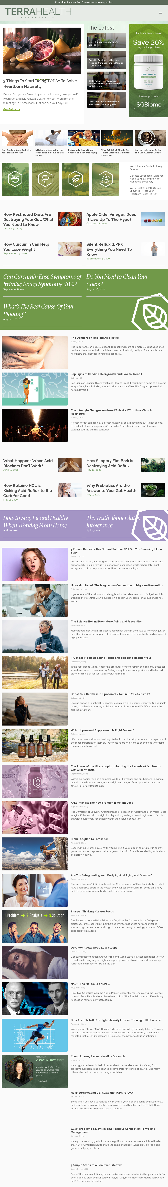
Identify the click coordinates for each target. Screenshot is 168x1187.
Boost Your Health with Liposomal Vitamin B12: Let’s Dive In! (110, 694)
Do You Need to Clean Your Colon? (117, 280)
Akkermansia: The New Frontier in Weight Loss (102, 802)
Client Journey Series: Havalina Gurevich (98, 1056)
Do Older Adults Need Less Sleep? (94, 947)
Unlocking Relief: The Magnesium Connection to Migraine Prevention (117, 585)
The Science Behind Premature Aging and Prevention (106, 621)
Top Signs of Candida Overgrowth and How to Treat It (106, 374)
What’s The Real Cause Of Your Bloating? (38, 310)
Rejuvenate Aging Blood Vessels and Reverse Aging (82, 151)
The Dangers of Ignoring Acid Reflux (95, 337)
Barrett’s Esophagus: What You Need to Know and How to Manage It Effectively (106, 63)
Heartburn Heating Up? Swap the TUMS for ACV (102, 1092)
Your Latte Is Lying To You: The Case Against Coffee (148, 151)
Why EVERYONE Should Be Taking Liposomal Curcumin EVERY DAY (115, 152)
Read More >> (11, 109)
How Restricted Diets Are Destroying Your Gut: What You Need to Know (28, 219)
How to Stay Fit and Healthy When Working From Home (35, 521)
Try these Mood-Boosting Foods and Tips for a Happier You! (111, 657)
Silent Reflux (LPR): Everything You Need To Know (109, 249)
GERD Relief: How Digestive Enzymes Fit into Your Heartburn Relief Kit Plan (104, 84)
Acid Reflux (94, 55)
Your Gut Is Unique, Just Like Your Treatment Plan (16, 151)
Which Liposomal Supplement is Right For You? (102, 730)
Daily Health (94, 37)
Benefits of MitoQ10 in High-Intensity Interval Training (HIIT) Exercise (116, 1020)
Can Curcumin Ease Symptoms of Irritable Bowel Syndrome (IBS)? (42, 280)
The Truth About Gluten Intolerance (113, 521)
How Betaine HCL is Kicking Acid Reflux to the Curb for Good (27, 490)
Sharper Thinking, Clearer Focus (92, 911)
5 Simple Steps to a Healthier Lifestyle (97, 1165)
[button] (160, 12)
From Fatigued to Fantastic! (89, 839)
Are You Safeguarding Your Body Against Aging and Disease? (111, 875)
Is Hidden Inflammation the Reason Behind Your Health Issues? (49, 152)
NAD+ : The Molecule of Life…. (90, 983)
